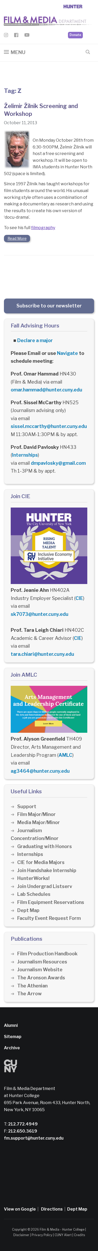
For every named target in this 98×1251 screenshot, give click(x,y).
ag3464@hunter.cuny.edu (40, 771)
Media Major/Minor (38, 822)
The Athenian (32, 985)
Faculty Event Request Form (49, 918)
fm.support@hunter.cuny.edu (34, 1138)
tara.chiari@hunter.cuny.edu (42, 654)
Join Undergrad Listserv (44, 886)
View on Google (20, 1209)
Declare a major (35, 340)
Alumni (11, 1025)
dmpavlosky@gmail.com (58, 463)
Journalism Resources (42, 961)
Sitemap (12, 1036)
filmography (43, 227)
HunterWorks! (33, 878)
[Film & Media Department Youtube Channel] (27, 35)
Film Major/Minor (36, 814)
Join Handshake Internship (46, 870)
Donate (75, 35)
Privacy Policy (42, 1235)
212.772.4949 (22, 1124)
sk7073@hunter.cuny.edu (39, 614)
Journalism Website (39, 969)
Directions (52, 1209)
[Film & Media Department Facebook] (16, 35)
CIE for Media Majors (41, 862)
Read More (17, 238)
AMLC (65, 755)
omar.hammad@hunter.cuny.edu (46, 389)
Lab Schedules (33, 894)
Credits (79, 1235)
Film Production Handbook (47, 953)
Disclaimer (21, 1235)
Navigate (67, 353)
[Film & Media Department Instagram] (6, 35)
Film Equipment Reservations (50, 902)
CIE (79, 598)
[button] (14, 52)
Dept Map (28, 910)
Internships (25, 455)
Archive (12, 1047)
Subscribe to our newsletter (49, 305)
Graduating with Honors (44, 846)
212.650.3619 (22, 1131)
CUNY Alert (63, 1235)
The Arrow (29, 993)
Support (26, 806)
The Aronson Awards (41, 977)
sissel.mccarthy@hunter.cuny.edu (49, 426)
